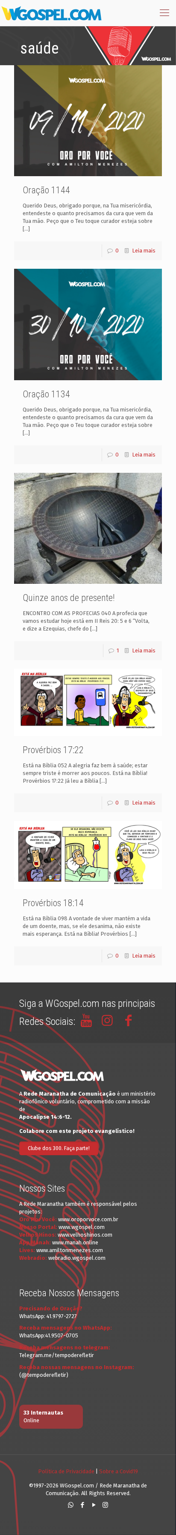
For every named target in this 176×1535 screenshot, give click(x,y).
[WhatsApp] (70, 1505)
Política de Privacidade (66, 1471)
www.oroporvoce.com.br (88, 1219)
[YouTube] (93, 1505)
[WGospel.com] (51, 13)
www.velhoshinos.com (85, 1235)
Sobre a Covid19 (118, 1471)
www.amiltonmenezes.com (69, 1250)
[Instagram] (105, 1505)
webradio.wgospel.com (77, 1258)
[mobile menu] (164, 13)
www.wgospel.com (82, 1227)
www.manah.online (75, 1242)
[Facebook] (82, 1505)
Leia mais (143, 250)
